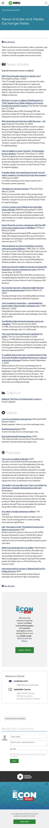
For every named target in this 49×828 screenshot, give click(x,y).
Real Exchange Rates (11, 429)
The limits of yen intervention (15, 189)
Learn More (24, 822)
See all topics (9, 42)
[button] (24, 815)
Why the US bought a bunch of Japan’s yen (21, 76)
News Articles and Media (15, 718)
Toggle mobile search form (46, 3)
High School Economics (26, 693)
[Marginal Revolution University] (14, 3)
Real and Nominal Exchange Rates (16, 436)
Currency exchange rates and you (17, 419)
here (15, 145)
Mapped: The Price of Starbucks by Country (21, 399)
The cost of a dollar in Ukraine (15, 459)
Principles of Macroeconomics (28, 698)
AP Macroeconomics (25, 696)
